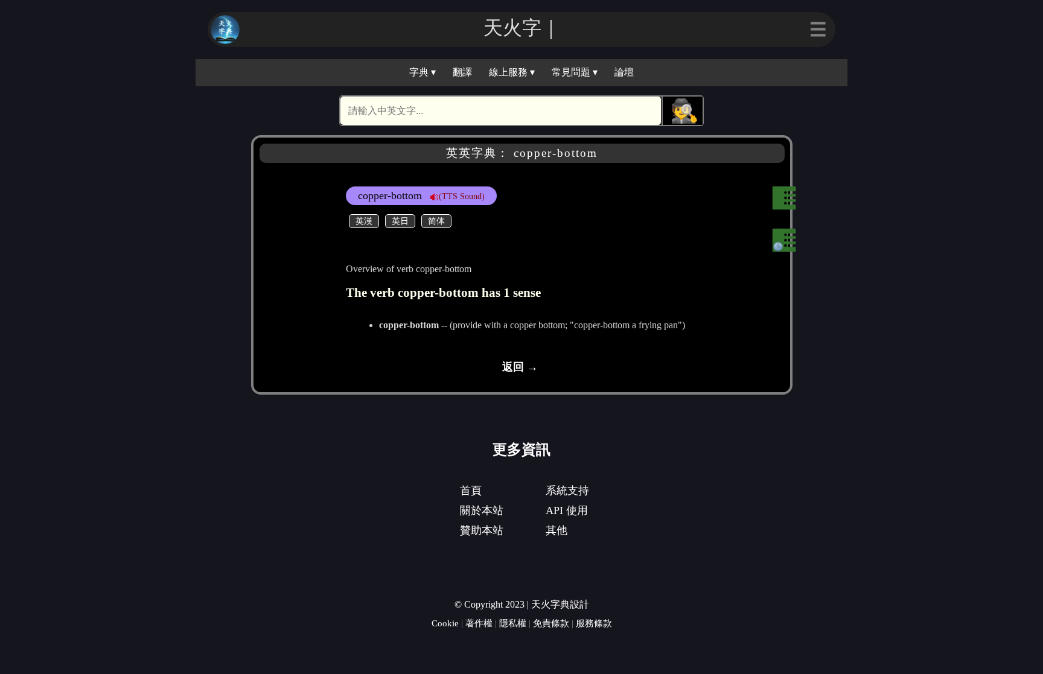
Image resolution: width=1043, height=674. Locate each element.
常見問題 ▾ (575, 72)
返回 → (520, 367)
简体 (436, 221)
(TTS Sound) (462, 196)
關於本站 (481, 510)
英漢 (364, 221)
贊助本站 (481, 530)
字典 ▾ (422, 72)
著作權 (479, 623)
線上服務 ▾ (512, 72)
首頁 (471, 491)
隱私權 (512, 623)
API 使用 (567, 510)
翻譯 (462, 72)
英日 (400, 221)
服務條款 (594, 623)
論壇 (624, 72)
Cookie (445, 623)
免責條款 (551, 623)
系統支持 (567, 491)
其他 (556, 530)
